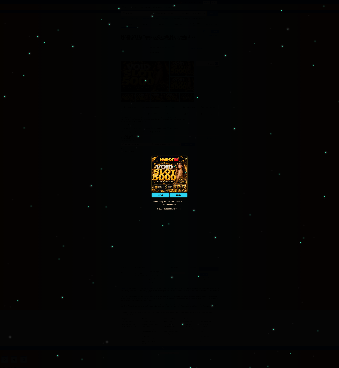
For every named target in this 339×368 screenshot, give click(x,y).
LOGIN (178, 195)
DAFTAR (160, 195)
